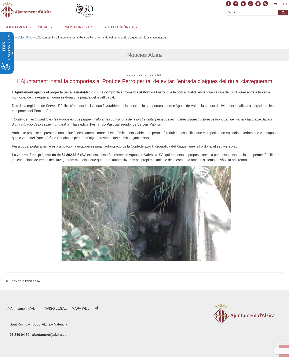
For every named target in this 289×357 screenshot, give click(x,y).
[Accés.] (97, 308)
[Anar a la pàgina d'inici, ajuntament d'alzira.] (48, 10)
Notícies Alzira (23, 37)
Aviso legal (56, 308)
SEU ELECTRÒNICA (119, 27)
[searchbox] (257, 12)
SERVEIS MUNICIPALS (76, 27)
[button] (283, 12)
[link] (276, 4)
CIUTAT (43, 27)
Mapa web (81, 308)
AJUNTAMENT (17, 27)
